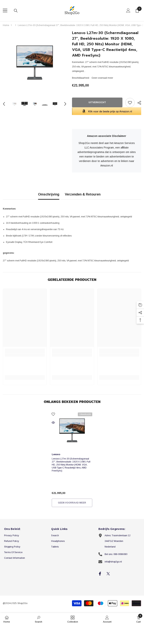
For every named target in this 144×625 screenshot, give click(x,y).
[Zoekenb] (16, 10)
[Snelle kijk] (53, 422)
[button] (4, 104)
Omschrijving (48, 194)
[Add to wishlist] (130, 102)
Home (6, 25)
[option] (34, 63)
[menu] (5, 10)
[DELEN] (138, 102)
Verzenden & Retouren (82, 194)
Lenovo (56, 454)
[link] (25, 355)
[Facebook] (100, 574)
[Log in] (128, 10)
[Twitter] (108, 574)
